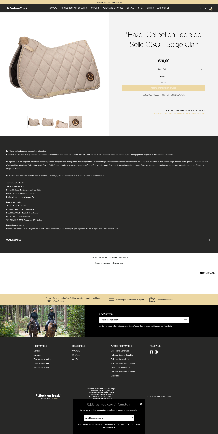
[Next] (105, 66)
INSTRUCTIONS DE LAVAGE (173, 95)
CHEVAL (130, 8)
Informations (40, 346)
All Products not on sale (189, 110)
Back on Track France (162, 396)
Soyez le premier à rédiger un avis (109, 263)
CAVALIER (94, 8)
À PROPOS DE (163, 8)
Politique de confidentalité (122, 355)
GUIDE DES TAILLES (151, 95)
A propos (38, 355)
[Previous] (3, 66)
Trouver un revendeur (42, 359)
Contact (37, 351)
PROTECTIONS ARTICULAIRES (74, 8)
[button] (109, 262)
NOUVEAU (53, 8)
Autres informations (121, 346)
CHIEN (140, 8)
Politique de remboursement (123, 363)
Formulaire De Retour (43, 367)
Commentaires (13, 240)
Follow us (155, 346)
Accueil (170, 110)
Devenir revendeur (41, 363)
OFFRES (150, 8)
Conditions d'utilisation (120, 367)
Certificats (115, 376)
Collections (78, 346)
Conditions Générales (120, 351)
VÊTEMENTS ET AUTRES (113, 8)
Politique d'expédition (120, 359)
